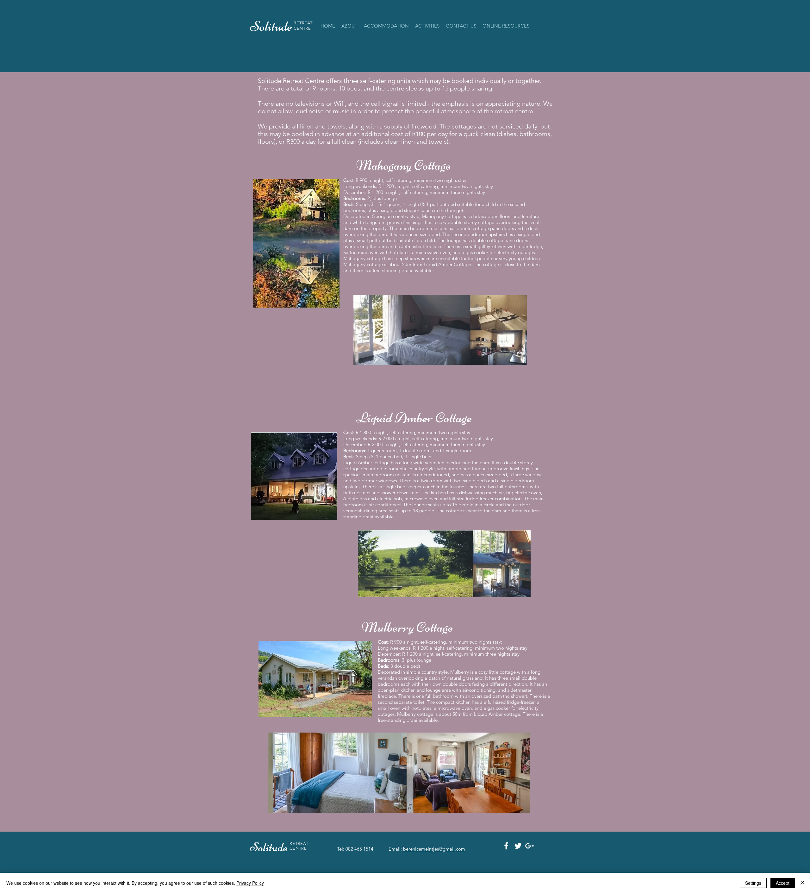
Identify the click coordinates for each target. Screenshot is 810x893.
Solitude (270, 847)
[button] (386, 26)
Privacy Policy (250, 883)
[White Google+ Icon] (529, 846)
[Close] (802, 883)
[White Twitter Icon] (518, 846)
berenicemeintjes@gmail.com (434, 849)
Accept (782, 883)
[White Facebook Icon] (506, 846)
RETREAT (303, 23)
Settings (753, 883)
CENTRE (302, 28)
